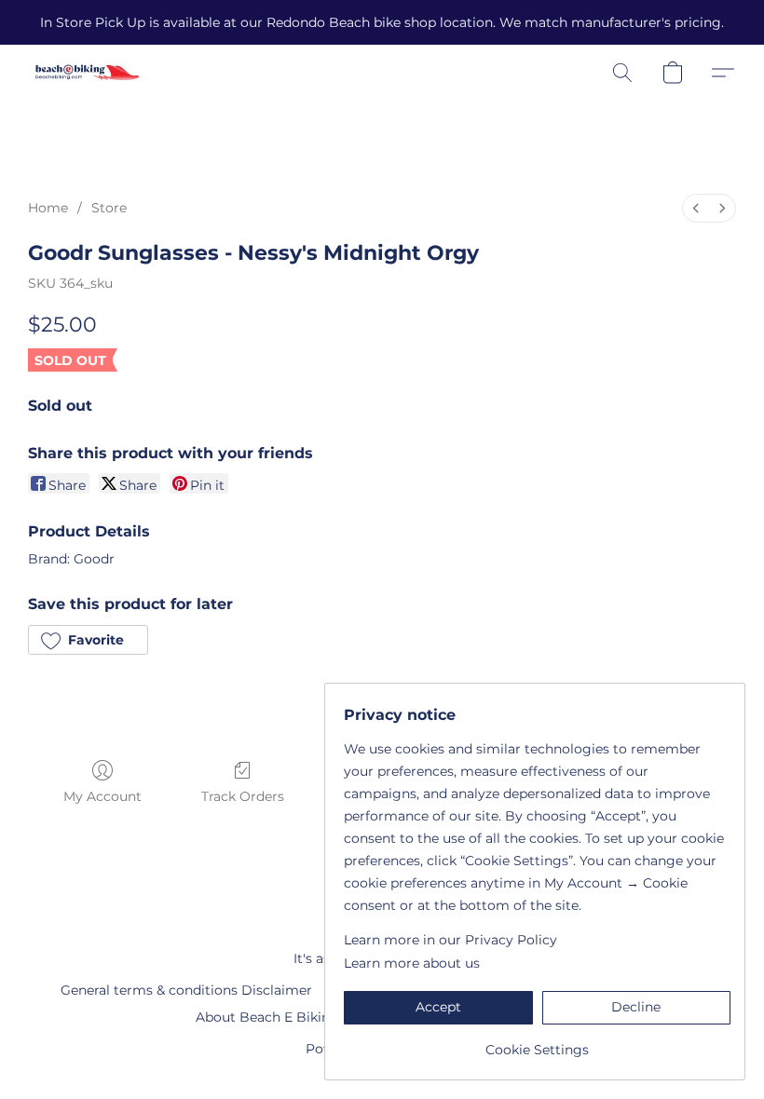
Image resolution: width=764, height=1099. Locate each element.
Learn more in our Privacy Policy (450, 939)
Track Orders (242, 796)
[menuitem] (696, 208)
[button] (87, 72)
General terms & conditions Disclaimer (186, 990)
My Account (102, 796)
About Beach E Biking (267, 1017)
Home (48, 207)
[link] (537, 1042)
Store (109, 207)
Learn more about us (412, 963)
